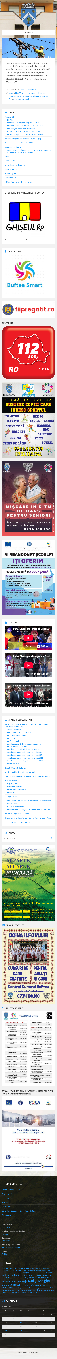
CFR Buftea (45, 1275)
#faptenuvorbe (7, 1268)
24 (6, 1331)
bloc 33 (18, 93)
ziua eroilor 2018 (23, 1292)
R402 (13, 1288)
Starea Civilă (12, 803)
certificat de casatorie (24, 1275)
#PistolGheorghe (20, 1268)
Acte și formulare (14, 729)
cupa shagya (25, 1278)
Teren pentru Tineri (12, 160)
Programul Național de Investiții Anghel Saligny (23, 138)
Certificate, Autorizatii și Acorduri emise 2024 (25, 755)
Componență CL (8, 1227)
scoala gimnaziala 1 (40, 1288)
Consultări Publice (14, 763)
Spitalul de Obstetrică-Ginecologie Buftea (18, 1211)
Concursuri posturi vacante (18, 789)
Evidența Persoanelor (15, 806)
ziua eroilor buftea (34, 1292)
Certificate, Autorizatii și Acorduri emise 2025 (25, 758)
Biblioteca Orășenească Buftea (17, 814)
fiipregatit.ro (7, 1215)
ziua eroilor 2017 (12, 1292)
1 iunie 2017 (18, 1270)
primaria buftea (39, 96)
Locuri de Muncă (11, 169)
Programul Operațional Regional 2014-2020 (24, 122)
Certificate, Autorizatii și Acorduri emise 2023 (25, 752)
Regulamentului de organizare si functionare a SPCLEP (28, 809)
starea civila (42, 1290)
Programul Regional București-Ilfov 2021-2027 (25, 125)
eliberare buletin (34, 1278)
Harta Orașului (10, 173)
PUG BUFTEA (12, 738)
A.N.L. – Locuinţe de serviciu (15, 165)
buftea (26, 1272)
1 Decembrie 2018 (34, 1268)
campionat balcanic (35, 1273)
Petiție (7, 156)
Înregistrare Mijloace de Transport (18, 822)
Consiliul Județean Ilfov (11, 1189)
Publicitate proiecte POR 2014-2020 (19, 143)
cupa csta (18, 1278)
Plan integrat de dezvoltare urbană (21, 128)
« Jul (3, 1341)
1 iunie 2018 (25, 1270)
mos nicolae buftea (19, 1281)
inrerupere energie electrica (33, 93)
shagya (12, 1290)
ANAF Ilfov (6, 1202)
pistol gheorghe (37, 1280)
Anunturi (22, 89)
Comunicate (31, 89)
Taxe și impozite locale (11, 1247)
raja (20, 1288)
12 (21, 1323)
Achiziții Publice (11, 796)
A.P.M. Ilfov (6, 1206)
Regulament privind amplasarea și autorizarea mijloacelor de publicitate (25, 745)
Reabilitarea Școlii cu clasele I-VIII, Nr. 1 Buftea (25, 134)
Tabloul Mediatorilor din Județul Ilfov (19, 182)
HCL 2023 (5, 1234)
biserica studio (18, 1273)
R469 (17, 1288)
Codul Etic (11, 792)
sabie (23, 1288)
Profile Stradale (13, 741)
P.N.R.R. (10, 120)
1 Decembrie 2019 (46, 1268)
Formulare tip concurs (16, 786)
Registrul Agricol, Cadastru (15, 768)
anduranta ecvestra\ (44, 1270)
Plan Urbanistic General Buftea (19, 732)
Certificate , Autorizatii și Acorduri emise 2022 (25, 749)
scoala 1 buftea (29, 1288)
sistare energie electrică (23, 1290)
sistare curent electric (22, 99)
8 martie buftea (33, 1270)
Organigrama (12, 783)
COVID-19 (11, 1278)
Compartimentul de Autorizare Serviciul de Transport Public (28, 818)
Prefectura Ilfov (8, 1194)
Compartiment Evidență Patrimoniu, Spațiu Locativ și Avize (28, 776)
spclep (33, 1290)
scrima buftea (50, 1288)
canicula (43, 1273)
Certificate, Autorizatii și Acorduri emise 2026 (25, 761)
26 (21, 1331)
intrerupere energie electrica (20, 96)
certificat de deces (36, 1275)
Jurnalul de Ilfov (11, 177)
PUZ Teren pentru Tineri (16, 735)
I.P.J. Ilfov (5, 1198)
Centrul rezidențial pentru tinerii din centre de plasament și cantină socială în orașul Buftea (29, 151)
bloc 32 (11, 93)
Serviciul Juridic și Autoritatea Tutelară (20, 772)
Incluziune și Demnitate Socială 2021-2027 (23, 131)
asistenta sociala (8, 1273)
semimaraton (6, 1290)
